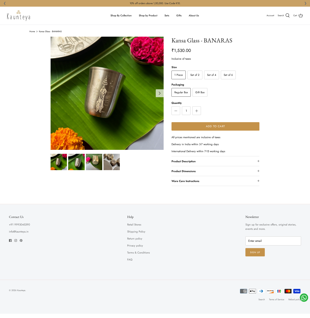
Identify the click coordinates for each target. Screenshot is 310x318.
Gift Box (200, 92)
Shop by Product (148, 15)
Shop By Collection (121, 15)
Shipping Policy (136, 232)
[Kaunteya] (18, 15)
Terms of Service (276, 299)
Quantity (177, 103)
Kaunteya (21, 290)
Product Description (184, 161)
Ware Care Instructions (185, 181)
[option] (107, 93)
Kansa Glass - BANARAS (50, 31)
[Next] (160, 93)
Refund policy (294, 299)
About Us (194, 15)
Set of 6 (228, 75)
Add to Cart (215, 126)
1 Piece (178, 75)
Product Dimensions (184, 171)
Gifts (179, 15)
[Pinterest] (21, 240)
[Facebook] (10, 240)
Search (262, 299)
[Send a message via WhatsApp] (304, 297)
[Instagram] (15, 240)
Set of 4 (211, 75)
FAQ (129, 260)
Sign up (255, 252)
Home (32, 31)
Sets (167, 15)
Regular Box (181, 92)
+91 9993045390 (19, 225)
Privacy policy (135, 246)
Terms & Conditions (138, 253)
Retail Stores (134, 225)
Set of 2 (194, 75)
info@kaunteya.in (19, 232)
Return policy (134, 239)
